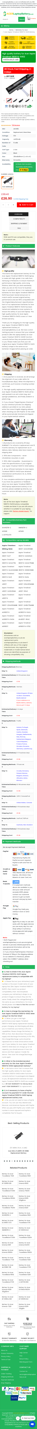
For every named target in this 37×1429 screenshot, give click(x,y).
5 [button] (14, 1161)
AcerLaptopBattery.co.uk (21, 1413)
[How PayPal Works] (18, 1398)
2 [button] (7, 1161)
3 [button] (9, 1161)
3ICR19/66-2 (6, 528)
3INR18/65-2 (23, 528)
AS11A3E (21, 531)
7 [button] (19, 1161)
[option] (18, 85)
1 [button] (4, 1161)
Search (21, 19)
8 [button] (22, 1161)
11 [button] (30, 1161)
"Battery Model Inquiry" (21, 511)
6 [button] (17, 1161)
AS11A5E (4, 531)
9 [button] (25, 1161)
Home (11, 30)
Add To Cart (27, 204)
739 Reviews (16, 125)
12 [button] (32, 1161)
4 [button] (12, 1161)
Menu (6, 25)
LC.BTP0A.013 (6, 535)
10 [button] (27, 1161)
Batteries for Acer (22, 30)
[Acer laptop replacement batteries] (18, 14)
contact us (18, 489)
